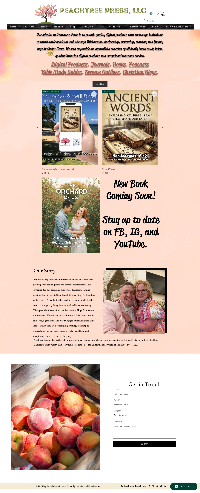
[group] (100, 132)
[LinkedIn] (165, 486)
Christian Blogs (140, 72)
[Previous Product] (37, 127)
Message (118, 421)
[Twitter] (157, 486)
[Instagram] (153, 486)
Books (119, 64)
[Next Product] (162, 127)
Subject (117, 411)
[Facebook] (149, 486)
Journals (100, 64)
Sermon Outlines (102, 72)
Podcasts (139, 64)
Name (116, 389)
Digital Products (69, 64)
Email (116, 400)
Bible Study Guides (61, 72)
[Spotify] (161, 486)
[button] (163, 14)
